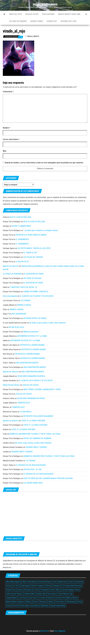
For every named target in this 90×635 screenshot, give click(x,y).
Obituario (43, 602)
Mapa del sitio (15, 14)
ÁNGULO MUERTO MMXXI (45, 4)
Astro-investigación (10, 296)
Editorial (49, 586)
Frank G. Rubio (55, 590)
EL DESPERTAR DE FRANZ (34, 274)
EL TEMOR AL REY (30, 253)
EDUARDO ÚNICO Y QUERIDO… (37, 447)
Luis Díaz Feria (60, 598)
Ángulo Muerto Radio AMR (69, 14)
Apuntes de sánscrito (11, 266)
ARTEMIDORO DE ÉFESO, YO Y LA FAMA (32, 336)
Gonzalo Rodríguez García (70, 590)
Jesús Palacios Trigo (65, 594)
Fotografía (44, 590)
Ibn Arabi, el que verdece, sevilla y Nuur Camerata (47, 323)
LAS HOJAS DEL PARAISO (33, 257)
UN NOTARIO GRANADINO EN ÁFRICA (31, 376)
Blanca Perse (63, 582)
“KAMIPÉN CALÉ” (23, 403)
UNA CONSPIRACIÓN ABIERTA (27, 363)
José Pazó (23, 598)
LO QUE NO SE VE (22, 261)
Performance (60, 602)
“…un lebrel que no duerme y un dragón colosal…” (41, 230)
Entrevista (27, 590)
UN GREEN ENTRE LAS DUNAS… (35, 318)
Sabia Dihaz (45, 606)
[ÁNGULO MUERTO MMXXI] (4, 14)
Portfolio (16, 606)
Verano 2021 (52, 21)
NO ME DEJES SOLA (16, 327)
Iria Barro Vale (41, 594)
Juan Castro (33, 598)
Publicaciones (48, 14)
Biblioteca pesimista (30, 332)
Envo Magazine (59, 631)
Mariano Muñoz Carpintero (15, 602)
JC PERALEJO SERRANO (12, 274)
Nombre (6, 128)
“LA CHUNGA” (26, 300)
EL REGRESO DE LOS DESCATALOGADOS (31, 465)
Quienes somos (36, 21)
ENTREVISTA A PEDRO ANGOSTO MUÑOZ (31, 235)
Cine (71, 582)
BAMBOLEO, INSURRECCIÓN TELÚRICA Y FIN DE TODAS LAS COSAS (34, 434)
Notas (35, 602)
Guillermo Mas (29, 594)
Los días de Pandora (18, 21)
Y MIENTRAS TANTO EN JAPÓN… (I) (23, 287)
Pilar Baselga (71, 602)
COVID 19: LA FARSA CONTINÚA (33, 420)
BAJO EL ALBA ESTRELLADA (20, 217)
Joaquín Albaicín (11, 598)
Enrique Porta (10, 590)
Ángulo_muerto (33, 36)
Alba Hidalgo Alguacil (13, 582)
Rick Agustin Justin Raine (30, 606)
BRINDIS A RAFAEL (24, 305)
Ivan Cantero (52, 594)
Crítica (8, 586)
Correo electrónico (11, 139)
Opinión (50, 602)
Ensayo (19, 590)
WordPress (44, 631)
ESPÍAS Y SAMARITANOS (21, 226)
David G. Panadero (38, 586)
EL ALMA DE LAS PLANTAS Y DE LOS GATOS (36, 296)
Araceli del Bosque (45, 582)
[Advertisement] (45, 514)
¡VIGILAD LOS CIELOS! (30, 385)
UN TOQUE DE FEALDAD (32, 278)
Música (28, 602)
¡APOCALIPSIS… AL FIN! (32, 469)
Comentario (8, 91)
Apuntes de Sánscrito (11, 372)
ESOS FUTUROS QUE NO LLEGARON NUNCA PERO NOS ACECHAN (48, 478)
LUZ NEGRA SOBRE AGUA (33, 483)
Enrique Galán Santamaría (73, 586)
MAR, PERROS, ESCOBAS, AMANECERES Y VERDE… (42, 389)
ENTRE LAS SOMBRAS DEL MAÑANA (37, 438)
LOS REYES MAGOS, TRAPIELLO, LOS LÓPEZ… (34, 248)
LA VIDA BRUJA (25, 412)
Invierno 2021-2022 (69, 21)
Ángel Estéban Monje (58, 606)
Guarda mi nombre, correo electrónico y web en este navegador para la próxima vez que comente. (44, 163)
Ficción (36, 590)
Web (4, 151)
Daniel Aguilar (25, 586)
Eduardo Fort (58, 586)
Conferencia (79, 582)
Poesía (8, 606)
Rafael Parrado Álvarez (11, 385)
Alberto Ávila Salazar (29, 582)
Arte (54, 582)
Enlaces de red (31, 14)
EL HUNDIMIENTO (22, 239)
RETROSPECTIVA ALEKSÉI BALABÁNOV (38, 416)
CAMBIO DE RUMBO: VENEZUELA (35, 291)
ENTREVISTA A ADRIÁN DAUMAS (32, 345)
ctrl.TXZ (15, 586)
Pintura (79, 602)
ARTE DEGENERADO (18, 314)
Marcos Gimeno (72, 598)
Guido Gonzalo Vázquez (14, 594)
